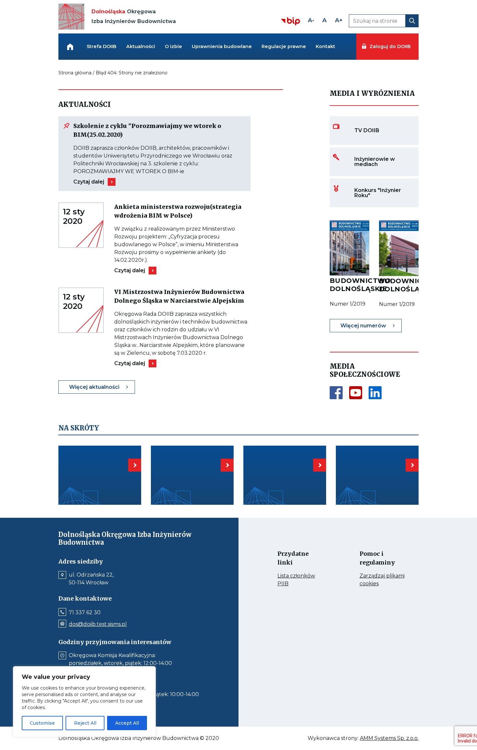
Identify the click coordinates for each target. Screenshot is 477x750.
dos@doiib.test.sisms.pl (98, 624)
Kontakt (325, 46)
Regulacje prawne (284, 46)
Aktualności (140, 46)
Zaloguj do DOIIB (390, 46)
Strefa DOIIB (101, 46)
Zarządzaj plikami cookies (382, 580)
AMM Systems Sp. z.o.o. (389, 738)
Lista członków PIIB (296, 580)
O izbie (173, 46)
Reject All (85, 723)
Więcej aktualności (94, 387)
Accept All (127, 723)
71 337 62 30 (85, 613)
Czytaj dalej (88, 182)
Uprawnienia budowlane (222, 46)
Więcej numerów (363, 326)
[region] (84, 701)
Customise (42, 723)
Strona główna (75, 73)
